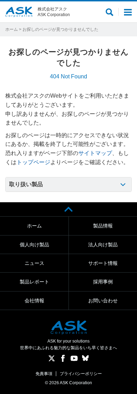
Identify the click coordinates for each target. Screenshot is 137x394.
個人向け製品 (34, 244)
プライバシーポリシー (81, 373)
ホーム (11, 29)
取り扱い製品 (26, 184)
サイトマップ (95, 153)
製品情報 (103, 225)
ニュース (34, 263)
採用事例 (103, 281)
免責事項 (43, 373)
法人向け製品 (103, 244)
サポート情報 (103, 263)
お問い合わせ (103, 300)
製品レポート (34, 281)
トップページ (33, 162)
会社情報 (34, 300)
